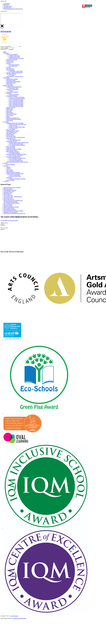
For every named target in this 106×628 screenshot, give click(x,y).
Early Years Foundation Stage (16, 160)
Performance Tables (13, 88)
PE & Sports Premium (11, 114)
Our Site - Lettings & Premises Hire (14, 72)
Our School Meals (10, 70)
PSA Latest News (13, 66)
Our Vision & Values (11, 73)
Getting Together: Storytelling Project (14, 173)
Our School (6, 53)
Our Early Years (10, 60)
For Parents (6, 121)
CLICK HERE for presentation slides (9, 220)
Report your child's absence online (17, 127)
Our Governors (9, 62)
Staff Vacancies (9, 171)
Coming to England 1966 (15, 176)
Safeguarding (6, 77)
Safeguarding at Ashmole (12, 79)
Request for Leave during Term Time (17, 124)
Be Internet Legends (11, 80)
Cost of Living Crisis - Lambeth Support (15, 137)
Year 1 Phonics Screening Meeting (17, 145)
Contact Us (6, 181)
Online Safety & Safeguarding (13, 81)
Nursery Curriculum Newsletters (16, 97)
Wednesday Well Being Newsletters (17, 178)
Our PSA (8, 63)
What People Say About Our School (14, 76)
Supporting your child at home (13, 156)
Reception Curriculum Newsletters (17, 98)
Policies (8, 116)
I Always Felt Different (14, 175)
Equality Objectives (10, 107)
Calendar (8, 168)
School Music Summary (14, 152)
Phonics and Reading (14, 94)
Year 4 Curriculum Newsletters (16, 103)
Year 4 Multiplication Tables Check (17, 158)
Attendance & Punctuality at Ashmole (15, 123)
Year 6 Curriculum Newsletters (16, 106)
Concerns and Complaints (12, 92)
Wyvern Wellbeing (10, 164)
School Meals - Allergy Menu (16, 71)
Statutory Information (8, 85)
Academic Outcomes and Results (13, 86)
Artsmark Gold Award (14, 55)
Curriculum (9, 93)
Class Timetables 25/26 (11, 132)
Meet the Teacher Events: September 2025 (18, 142)
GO (20, 46)
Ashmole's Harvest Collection (13, 172)
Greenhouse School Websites (19, 618)
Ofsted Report (6, 3)
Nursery (11, 90)
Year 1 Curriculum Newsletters (16, 99)
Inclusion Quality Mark (14, 57)
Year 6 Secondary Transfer (15, 159)
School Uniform (10, 134)
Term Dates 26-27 (13, 128)
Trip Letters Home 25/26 (14, 140)
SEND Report (9, 120)
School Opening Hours (11, 150)
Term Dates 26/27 (7, 7)
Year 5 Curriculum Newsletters (16, 105)
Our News (5, 165)
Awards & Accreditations (12, 54)
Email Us (3, 229)
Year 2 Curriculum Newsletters (16, 101)
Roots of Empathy (10, 180)
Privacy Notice (9, 115)
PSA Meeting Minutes (14, 64)
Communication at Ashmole (12, 130)
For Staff (5, 163)
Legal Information (14, 616)
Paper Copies (9, 110)
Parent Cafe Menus (10, 146)
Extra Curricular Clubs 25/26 (15, 155)
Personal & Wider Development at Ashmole (16, 154)
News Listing (9, 169)
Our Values (11, 75)
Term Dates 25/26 (7, 6)
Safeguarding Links (10, 83)
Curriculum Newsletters (11, 95)
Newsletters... (9, 177)
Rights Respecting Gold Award (16, 58)
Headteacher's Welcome (11, 59)
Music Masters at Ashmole (12, 151)
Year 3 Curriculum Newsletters (16, 102)
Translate (11, 49)
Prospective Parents (10, 147)
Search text (3, 46)
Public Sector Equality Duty (12, 117)
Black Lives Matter (10, 129)
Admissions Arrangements (12, 89)
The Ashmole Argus (11, 136)
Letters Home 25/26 (10, 138)
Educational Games (10, 133)
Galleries (8, 167)
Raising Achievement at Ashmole (13, 149)
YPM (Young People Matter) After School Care (17, 162)
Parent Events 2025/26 (11, 141)
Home (4, 51)
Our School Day (10, 68)
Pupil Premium (9, 112)
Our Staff (8, 67)
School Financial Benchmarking (13, 119)
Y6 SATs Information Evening (16, 143)
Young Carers (9, 84)
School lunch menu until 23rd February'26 (13, 8)
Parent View (6, 5)
